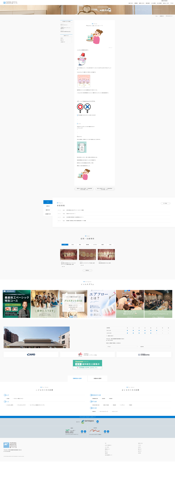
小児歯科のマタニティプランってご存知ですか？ (65, 28)
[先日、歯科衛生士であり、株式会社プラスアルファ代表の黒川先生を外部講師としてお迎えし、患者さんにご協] (130, 304)
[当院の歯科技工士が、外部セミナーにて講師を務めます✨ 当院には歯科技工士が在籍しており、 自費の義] (17, 304)
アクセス (171, 3)
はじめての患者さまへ (108, 445)
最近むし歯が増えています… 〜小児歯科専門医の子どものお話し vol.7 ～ (104, 189)
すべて (65, 244)
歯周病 (103, 244)
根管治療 (87, 244)
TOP (105, 443)
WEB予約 (142, 346)
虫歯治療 (103, 398)
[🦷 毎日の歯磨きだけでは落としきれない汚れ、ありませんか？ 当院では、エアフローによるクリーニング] (102, 304)
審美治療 (94, 411)
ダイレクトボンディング (104, 411)
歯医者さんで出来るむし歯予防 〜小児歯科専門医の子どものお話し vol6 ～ (84, 189)
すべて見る (165, 203)
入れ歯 (72, 244)
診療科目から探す (77, 378)
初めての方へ (131, 3)
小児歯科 (7, 398)
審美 (80, 244)
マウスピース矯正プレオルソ (18, 398)
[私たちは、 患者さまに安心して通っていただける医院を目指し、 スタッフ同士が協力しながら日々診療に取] (73, 304)
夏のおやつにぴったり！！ (64, 24)
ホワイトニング (114, 411)
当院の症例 (148, 3)
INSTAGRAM (165, 0)
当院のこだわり (141, 3)
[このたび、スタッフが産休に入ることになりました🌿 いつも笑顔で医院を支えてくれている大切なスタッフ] (45, 304)
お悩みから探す (97, 378)
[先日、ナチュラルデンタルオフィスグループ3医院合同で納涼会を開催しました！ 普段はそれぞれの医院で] (158, 304)
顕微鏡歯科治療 (95, 398)
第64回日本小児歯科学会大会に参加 (65, 31)
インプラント (95, 244)
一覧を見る (87, 270)
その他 (110, 244)
